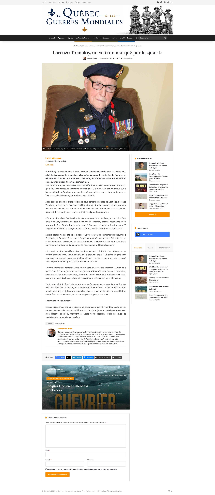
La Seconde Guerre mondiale (104, 38)
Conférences (86, 2)
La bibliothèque (126, 38)
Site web (90, 460)
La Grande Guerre (82, 38)
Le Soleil (49, 165)
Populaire (138, 248)
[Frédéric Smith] (51, 336)
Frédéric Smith (92, 58)
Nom (47, 450)
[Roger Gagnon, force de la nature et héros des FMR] (141, 196)
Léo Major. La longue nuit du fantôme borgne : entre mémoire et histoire (158, 187)
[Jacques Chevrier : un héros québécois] (141, 289)
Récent (150, 248)
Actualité (85, 46)
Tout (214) (152, 214)
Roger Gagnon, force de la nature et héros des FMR (66, 388)
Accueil (61, 2)
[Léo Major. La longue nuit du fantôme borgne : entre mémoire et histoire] (141, 187)
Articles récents (60, 323)
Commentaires (164, 248)
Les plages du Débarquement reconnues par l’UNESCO (158, 176)
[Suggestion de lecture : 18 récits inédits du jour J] (141, 206)
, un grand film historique (158, 165)
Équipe (77, 2)
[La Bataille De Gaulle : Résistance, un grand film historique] (141, 166)
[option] (86, 387)
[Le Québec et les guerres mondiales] (107, 19)
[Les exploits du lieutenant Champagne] (141, 280)
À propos (69, 2)
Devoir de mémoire (96, 46)
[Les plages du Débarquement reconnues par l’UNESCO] (141, 177)
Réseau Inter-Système (114, 491)
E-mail (48, 460)
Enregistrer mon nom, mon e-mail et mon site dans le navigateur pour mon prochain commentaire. (82, 469)
